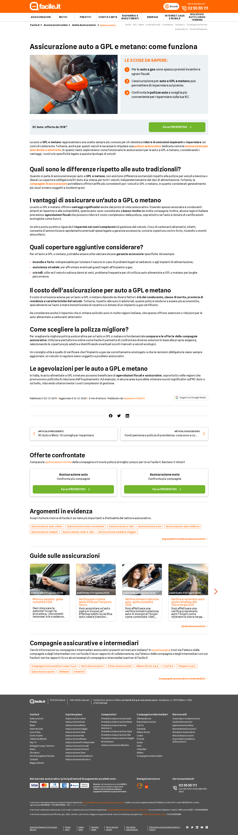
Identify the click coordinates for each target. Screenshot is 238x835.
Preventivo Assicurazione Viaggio (118, 738)
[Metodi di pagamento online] (59, 785)
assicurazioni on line (58, 462)
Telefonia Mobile (38, 739)
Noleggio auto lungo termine (197, 17)
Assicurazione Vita (75, 735)
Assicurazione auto (73, 474)
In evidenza (167, 24)
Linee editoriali (153, 24)
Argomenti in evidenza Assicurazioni (183, 740)
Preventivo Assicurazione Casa (116, 731)
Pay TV (33, 742)
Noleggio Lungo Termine (42, 746)
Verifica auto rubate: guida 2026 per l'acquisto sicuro (95, 602)
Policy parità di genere (112, 828)
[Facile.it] (45, 9)
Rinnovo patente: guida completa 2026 (48, 601)
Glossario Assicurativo (183, 732)
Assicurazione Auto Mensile (115, 745)
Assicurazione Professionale (80, 742)
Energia (152, 17)
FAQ (135, 24)
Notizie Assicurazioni (183, 735)
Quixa (140, 742)
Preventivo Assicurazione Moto (116, 722)
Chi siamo (35, 752)
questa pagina (161, 650)
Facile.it (35, 25)
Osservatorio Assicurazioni (186, 718)
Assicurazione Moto (76, 725)
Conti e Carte (107, 17)
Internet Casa (36, 728)
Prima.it (140, 739)
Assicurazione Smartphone (79, 756)
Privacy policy (68, 828)
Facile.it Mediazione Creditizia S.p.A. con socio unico (127, 810)
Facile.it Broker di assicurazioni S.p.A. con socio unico (103, 802)
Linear (140, 735)
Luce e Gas (35, 732)
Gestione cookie (95, 828)
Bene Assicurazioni (146, 722)
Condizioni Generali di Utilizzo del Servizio (43, 828)
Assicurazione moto (165, 474)
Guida (128, 24)
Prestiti (85, 17)
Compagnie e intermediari (150, 756)
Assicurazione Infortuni (77, 749)
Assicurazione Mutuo (76, 739)
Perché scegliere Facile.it (42, 756)
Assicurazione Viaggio (77, 728)
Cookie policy (81, 828)
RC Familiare (107, 741)
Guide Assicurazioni (84, 25)
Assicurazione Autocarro (78, 759)
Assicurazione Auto (75, 722)
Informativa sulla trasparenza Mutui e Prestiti (164, 828)
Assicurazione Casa (75, 732)
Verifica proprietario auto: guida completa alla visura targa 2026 (188, 602)
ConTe (140, 725)
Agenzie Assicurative (182, 725)
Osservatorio (181, 29)
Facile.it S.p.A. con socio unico (154, 814)
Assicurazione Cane (75, 752)
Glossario (180, 24)
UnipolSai (141, 749)
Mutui (63, 17)
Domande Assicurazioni (184, 728)
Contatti (34, 759)
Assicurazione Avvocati (77, 746)
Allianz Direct (143, 732)
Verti (139, 746)
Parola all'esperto (199, 29)
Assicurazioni (41, 17)
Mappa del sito (37, 763)
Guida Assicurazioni (182, 722)
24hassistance (144, 718)
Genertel (141, 728)
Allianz (140, 752)
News (141, 24)
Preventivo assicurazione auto (116, 718)
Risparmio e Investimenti (130, 17)
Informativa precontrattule (132, 828)
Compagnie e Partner (197, 24)
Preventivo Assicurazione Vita (116, 735)
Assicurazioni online (56, 25)
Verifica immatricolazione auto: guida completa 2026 (142, 602)
